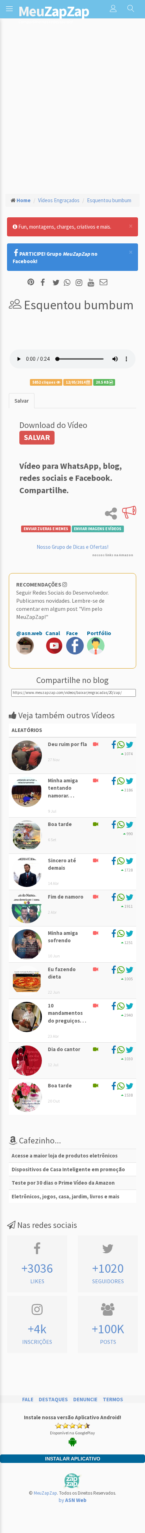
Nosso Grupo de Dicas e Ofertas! (72, 547)
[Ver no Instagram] (80, 282)
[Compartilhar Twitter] (57, 282)
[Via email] (103, 282)
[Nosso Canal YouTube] (92, 282)
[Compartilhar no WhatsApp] (69, 282)
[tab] (21, 400)
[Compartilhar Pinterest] (30, 282)
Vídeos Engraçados (59, 200)
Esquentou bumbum (109, 200)
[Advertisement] (72, 111)
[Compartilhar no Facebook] (44, 282)
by (73, 1500)
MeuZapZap (45, 1493)
